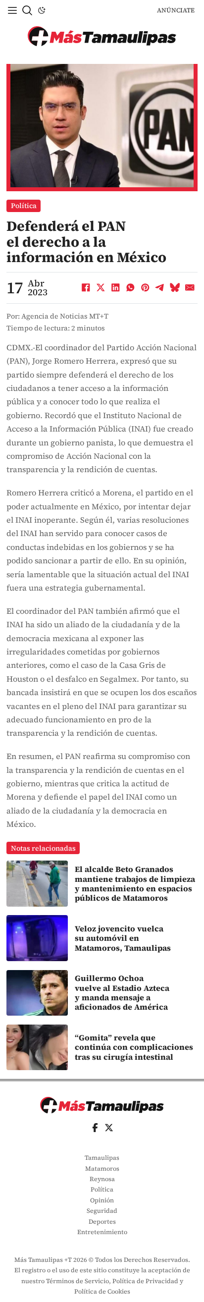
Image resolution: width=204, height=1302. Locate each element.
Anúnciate (176, 10)
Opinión (102, 1200)
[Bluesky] (175, 287)
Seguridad (102, 1210)
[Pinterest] (145, 287)
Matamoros (102, 1168)
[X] (101, 287)
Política (24, 206)
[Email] (190, 287)
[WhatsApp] (130, 287)
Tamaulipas (102, 1157)
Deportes (102, 1221)
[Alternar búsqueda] (27, 10)
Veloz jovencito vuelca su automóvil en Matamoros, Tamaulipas (123, 938)
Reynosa (102, 1179)
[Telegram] (160, 287)
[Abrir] (12, 10)
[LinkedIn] (115, 287)
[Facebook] (86, 287)
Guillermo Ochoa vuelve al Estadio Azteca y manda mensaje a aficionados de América (122, 992)
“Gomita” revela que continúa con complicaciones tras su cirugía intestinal (134, 1047)
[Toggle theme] (42, 10)
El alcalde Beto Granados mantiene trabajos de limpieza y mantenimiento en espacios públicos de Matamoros (135, 883)
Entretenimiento (102, 1232)
